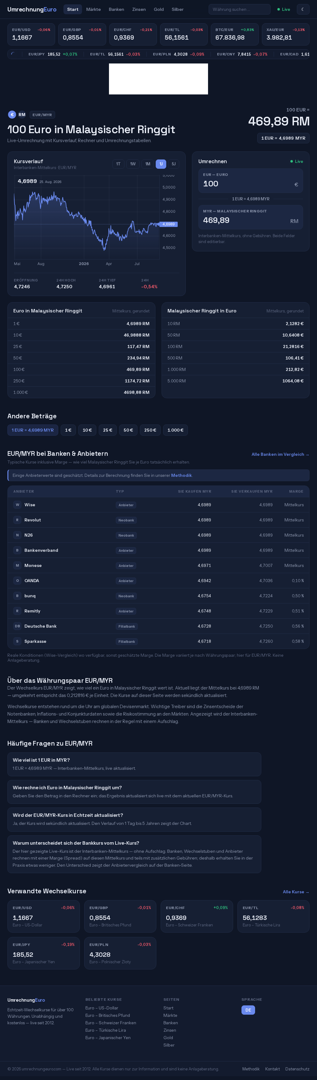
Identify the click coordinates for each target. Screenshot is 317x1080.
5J (174, 164)
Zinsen (139, 9)
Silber (178, 9)
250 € (150, 430)
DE (248, 1010)
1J (161, 164)
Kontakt (272, 1068)
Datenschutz (297, 1068)
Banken (116, 9)
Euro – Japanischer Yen (108, 1037)
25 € (107, 430)
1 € (68, 430)
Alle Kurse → (296, 891)
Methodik (181, 475)
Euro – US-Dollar (101, 1007)
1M (147, 164)
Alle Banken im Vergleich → (281, 454)
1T (118, 164)
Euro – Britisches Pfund (107, 1015)
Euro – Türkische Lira (105, 1030)
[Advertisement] (158, 78)
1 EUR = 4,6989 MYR (33, 430)
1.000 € (175, 430)
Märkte (93, 9)
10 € (87, 430)
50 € (128, 430)
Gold (159, 9)
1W (133, 164)
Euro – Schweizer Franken (110, 1022)
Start (72, 9)
